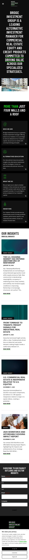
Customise (14, 552)
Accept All (14, 548)
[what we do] (14, 185)
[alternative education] (14, 159)
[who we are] (14, 133)
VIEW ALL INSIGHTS (7, 236)
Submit (14, 510)
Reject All (14, 556)
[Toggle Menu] (3, 3)
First (2, 482)
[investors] (14, 212)
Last (2, 489)
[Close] (27, 530)
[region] (14, 544)
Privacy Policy (23, 541)
